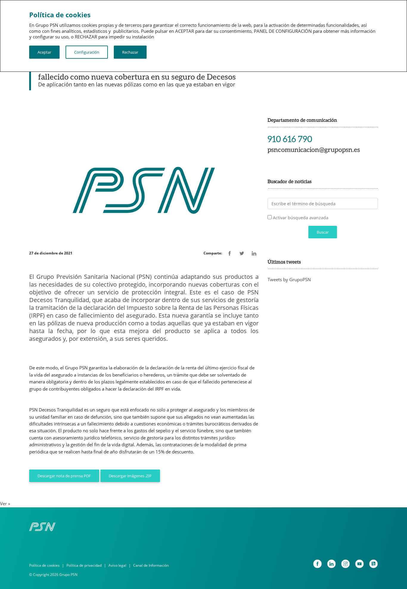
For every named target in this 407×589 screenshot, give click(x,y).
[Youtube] (359, 564)
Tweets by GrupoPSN (289, 279)
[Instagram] (345, 564)
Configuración (86, 52)
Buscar (323, 232)
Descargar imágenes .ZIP (130, 475)
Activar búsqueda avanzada (300, 217)
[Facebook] (317, 564)
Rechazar (130, 52)
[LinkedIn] (331, 564)
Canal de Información (151, 565)
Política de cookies (44, 565)
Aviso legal (117, 565)
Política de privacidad (84, 565)
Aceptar (44, 52)
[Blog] (373, 564)
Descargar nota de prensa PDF (64, 475)
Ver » (5, 503)
